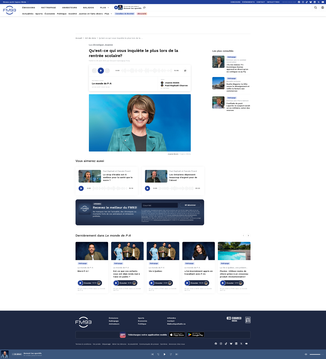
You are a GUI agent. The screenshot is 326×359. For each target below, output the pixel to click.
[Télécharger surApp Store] (177, 335)
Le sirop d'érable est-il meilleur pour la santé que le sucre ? (118, 177)
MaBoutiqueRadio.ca (176, 324)
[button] (152, 354)
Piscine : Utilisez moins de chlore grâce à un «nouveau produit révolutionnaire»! (234, 274)
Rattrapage (114, 321)
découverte (141, 14)
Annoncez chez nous (177, 344)
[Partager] (185, 70)
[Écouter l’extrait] (101, 71)
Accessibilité (133, 344)
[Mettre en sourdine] (306, 354)
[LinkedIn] (315, 2)
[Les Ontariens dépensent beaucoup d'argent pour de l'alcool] (156, 176)
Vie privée (97, 344)
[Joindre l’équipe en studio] (144, 7)
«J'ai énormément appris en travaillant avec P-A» (198, 272)
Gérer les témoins (119, 344)
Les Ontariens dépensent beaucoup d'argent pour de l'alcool (183, 177)
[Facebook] (299, 2)
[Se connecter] (322, 7)
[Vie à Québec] (163, 251)
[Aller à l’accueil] (9, 10)
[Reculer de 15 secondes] (94, 70)
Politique (142, 324)
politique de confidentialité (161, 219)
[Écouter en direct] (116, 7)
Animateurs (114, 324)
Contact (170, 321)
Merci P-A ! (83, 271)
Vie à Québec (155, 271)
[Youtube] (323, 2)
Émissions (113, 318)
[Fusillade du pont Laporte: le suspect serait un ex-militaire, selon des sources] (218, 102)
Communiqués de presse (149, 344)
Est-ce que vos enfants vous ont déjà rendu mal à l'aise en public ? (126, 274)
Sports (141, 318)
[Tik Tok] (307, 2)
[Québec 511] (247, 322)
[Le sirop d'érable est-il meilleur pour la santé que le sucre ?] (90, 176)
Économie (142, 321)
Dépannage (106, 344)
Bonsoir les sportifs (132, 8)
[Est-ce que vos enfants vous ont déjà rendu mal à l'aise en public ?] (127, 251)
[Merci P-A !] (92, 251)
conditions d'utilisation (186, 219)
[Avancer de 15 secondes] (107, 70)
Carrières (163, 344)
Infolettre (171, 318)
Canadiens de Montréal (124, 14)
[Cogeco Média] (234, 321)
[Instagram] (303, 2)
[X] (319, 2)
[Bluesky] (311, 2)
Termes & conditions (83, 344)
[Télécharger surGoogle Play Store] (195, 335)
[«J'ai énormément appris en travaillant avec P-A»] (198, 251)
